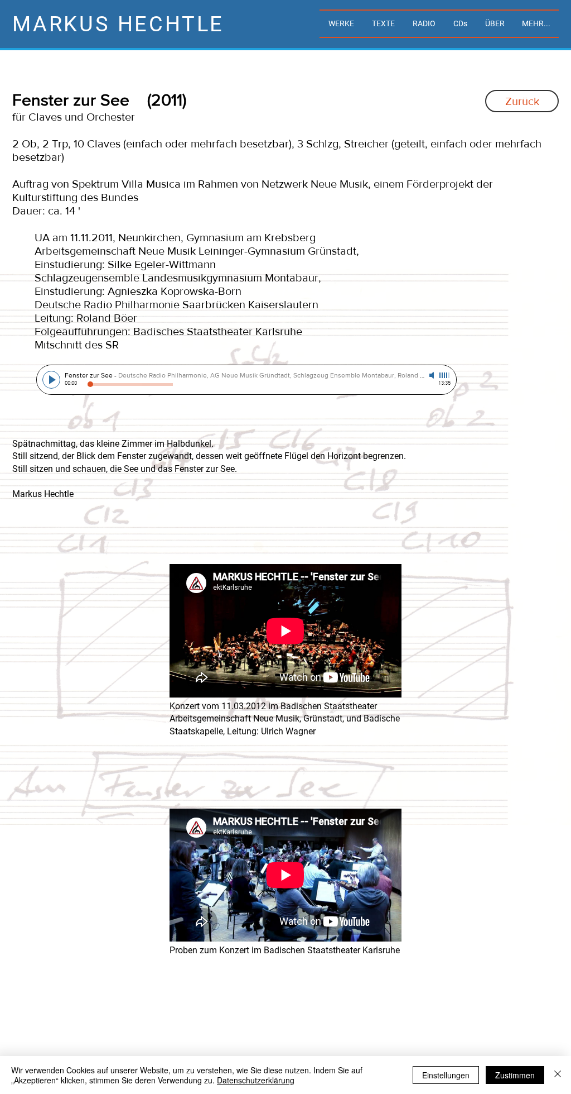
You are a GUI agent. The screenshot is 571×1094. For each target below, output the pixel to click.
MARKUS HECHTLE (118, 24)
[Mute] (432, 375)
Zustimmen (515, 1075)
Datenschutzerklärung (255, 1080)
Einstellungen (446, 1075)
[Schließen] (557, 1075)
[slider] (445, 375)
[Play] (51, 379)
